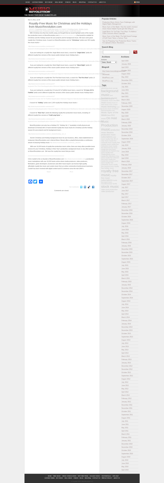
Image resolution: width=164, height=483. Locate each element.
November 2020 (126, 106)
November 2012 (126, 369)
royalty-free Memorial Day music (109, 147)
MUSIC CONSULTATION (69, 476)
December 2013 (126, 327)
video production (107, 191)
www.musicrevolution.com (67, 35)
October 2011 (126, 411)
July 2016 (124, 226)
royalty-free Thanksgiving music (108, 153)
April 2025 (124, 61)
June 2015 (125, 268)
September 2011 (127, 415)
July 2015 (124, 265)
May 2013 (124, 350)
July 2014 (124, 304)
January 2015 (126, 285)
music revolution (113, 109)
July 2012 (124, 382)
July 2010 (124, 460)
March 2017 (125, 200)
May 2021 (124, 93)
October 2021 (126, 83)
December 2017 (126, 171)
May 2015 (124, 272)
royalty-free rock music (108, 149)
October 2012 (126, 372)
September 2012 (127, 376)
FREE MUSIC (57, 476)
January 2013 (126, 363)
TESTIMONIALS (106, 476)
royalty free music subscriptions (108, 177)
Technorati (105, 74)
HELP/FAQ (82, 2)
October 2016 (126, 217)
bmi (111, 95)
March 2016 (125, 239)
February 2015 (126, 281)
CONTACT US (92, 2)
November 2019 (126, 132)
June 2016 (125, 229)
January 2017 (126, 207)
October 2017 (126, 178)
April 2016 (124, 236)
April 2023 (124, 67)
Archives (104, 59)
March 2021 (125, 100)
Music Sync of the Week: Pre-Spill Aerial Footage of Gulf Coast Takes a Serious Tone (119, 37)
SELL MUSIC (59, 2)
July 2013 (124, 343)
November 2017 (126, 174)
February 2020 (126, 122)
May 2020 (124, 113)
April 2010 (124, 470)
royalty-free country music (110, 143)
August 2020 (125, 109)
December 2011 (126, 405)
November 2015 (126, 252)
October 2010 (126, 450)
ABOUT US (102, 2)
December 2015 (126, 249)
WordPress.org (107, 81)
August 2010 (125, 457)
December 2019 (126, 129)
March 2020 (125, 119)
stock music (110, 186)
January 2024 (126, 64)
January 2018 (126, 168)
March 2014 (125, 317)
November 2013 (126, 330)
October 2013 (126, 333)
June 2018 (125, 152)
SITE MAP (115, 476)
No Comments (74, 187)
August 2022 (125, 74)
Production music (41, 29)
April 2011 (124, 431)
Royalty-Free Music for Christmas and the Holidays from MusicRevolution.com (60, 25)
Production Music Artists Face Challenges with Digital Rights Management (118, 23)
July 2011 (124, 421)
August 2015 (125, 262)
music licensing (108, 106)
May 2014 (124, 311)
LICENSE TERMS (37, 2)
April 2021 (124, 96)
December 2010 (126, 444)
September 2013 (127, 337)
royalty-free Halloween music (110, 145)
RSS (138, 2)
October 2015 (126, 255)
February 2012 (126, 398)
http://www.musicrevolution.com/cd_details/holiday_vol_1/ (47, 134)
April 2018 (124, 158)
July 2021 (124, 87)
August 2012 (125, 379)
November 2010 (126, 447)
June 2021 (125, 90)
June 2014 (125, 307)
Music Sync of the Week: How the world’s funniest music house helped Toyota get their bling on (119, 28)
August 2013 (125, 340)
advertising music (107, 88)
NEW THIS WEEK (83, 476)
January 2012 (126, 402)
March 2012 (125, 395)
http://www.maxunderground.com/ (110, 71)
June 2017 (125, 191)
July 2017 (124, 187)
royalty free (112, 159)
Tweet (49, 172)
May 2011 (124, 428)
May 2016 (124, 233)
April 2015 (124, 275)
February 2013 (126, 359)
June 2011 (125, 424)
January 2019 (126, 148)
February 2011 (126, 437)
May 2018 (124, 155)
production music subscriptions (108, 136)
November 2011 (126, 408)
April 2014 (124, 314)
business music (109, 98)
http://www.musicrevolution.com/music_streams (65, 142)
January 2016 (126, 246)
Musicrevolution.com (35, 31)
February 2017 (126, 204)
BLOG (75, 2)
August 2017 (125, 184)
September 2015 (127, 259)
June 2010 (125, 463)
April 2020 (124, 116)
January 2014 (126, 324)
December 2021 (126, 80)
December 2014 (126, 288)
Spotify (114, 183)
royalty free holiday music (110, 167)
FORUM (67, 2)
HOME (28, 2)
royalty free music (53, 29)
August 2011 (125, 418)
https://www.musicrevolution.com (74, 159)
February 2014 (126, 320)
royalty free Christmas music (107, 163)
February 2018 (126, 165)
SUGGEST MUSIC (95, 476)
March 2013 (125, 356)
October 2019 (126, 135)
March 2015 (125, 278)
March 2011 (125, 434)
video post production (109, 189)
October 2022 (126, 70)
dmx (114, 100)
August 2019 (125, 142)
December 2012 (126, 366)
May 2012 (124, 389)
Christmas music (72, 29)
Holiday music (83, 29)
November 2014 (126, 291)
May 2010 (124, 466)
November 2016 (126, 213)
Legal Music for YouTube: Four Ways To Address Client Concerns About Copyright (119, 32)
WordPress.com (107, 78)
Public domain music (62, 31)
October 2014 (126, 294)
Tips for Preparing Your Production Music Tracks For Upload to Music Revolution (119, 42)
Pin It (71, 172)
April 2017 (124, 197)
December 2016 (126, 210)
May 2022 (124, 77)
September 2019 (127, 139)
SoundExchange (106, 183)
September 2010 (127, 454)
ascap (115, 88)
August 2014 (125, 301)
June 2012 (125, 385)
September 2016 (127, 220)
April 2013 (124, 353)
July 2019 (124, 145)
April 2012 (124, 392)
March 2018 (125, 161)
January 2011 (126, 441)
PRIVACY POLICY (107, 478)
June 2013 (125, 346)
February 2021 (126, 103)
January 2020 (126, 126)
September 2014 (127, 298)
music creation (113, 104)
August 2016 (125, 223)
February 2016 (126, 242)
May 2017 (124, 194)
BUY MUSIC (49, 2)
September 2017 (127, 181)
